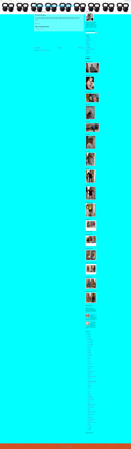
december (89, 339)
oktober (89, 342)
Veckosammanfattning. (89, 49)
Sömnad (87, 46)
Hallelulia (89, 386)
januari (89, 427)
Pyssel (87, 44)
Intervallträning (90, 417)
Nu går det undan (92, 321)
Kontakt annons (88, 307)
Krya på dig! (89, 394)
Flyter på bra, (90, 385)
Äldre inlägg (81, 47)
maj (88, 350)
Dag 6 (89, 369)
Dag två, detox (90, 377)
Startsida (59, 47)
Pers (86, 43)
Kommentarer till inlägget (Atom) (45, 50)
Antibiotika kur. (90, 396)
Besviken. (89, 374)
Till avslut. (89, 358)
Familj (39, 23)
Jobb (86, 41)
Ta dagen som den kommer (92, 422)
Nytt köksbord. (90, 420)
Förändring (89, 425)
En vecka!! (89, 361)
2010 (88, 429)
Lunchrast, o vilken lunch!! (92, 376)
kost (86, 50)
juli (88, 347)
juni (88, 349)
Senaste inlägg (37, 47)
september (90, 344)
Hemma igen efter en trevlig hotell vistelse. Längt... (92, 381)
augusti (89, 345)
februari (89, 355)
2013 (88, 334)
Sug (88, 360)
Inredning (87, 40)
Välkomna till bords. (91, 414)
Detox (89, 379)
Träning (87, 47)
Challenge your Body (54, 5)
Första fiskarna (90, 363)
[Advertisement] (59, 39)
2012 (88, 336)
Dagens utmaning (90, 366)
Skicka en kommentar (39, 28)
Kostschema (92, 314)
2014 (88, 333)
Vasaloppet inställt (91, 399)
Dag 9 (89, 356)
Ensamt (89, 391)
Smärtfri (89, 393)
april (88, 352)
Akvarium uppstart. (91, 371)
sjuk (88, 401)
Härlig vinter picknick (91, 419)
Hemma (89, 388)
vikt (86, 53)
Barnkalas (89, 410)
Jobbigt (89, 408)
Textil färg (89, 402)
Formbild (87, 38)
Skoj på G (89, 383)
